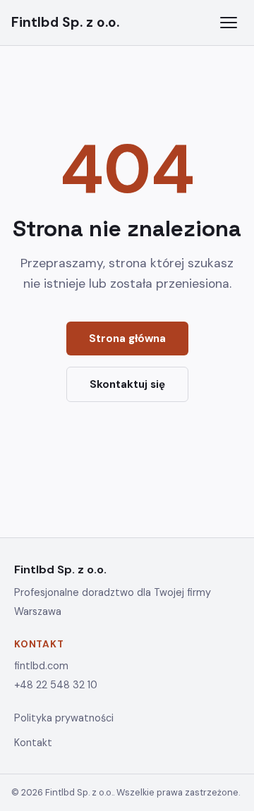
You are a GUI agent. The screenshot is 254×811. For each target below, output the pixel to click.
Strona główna (127, 338)
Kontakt (33, 742)
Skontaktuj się (127, 384)
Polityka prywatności (64, 718)
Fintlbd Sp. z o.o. (65, 22)
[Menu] (228, 22)
